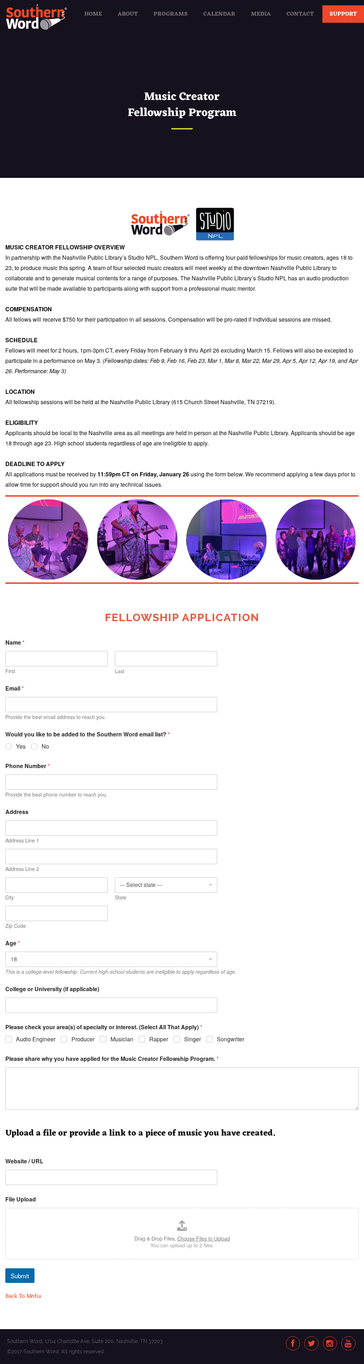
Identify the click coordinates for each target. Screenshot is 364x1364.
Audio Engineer (35, 1039)
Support (343, 14)
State (121, 897)
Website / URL (24, 1161)
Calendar (219, 14)
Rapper (158, 1039)
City (9, 897)
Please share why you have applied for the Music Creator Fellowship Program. (112, 1058)
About (128, 14)
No (45, 746)
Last (119, 671)
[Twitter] (311, 1344)
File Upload (20, 1199)
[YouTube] (348, 1344)
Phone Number (27, 765)
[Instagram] (329, 1344)
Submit (20, 1275)
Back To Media (23, 1296)
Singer (192, 1039)
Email (14, 688)
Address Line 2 (22, 869)
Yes (21, 746)
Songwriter (230, 1039)
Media (261, 14)
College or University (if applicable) (52, 988)
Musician (122, 1039)
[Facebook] (292, 1344)
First (10, 671)
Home (93, 14)
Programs (171, 14)
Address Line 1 (22, 840)
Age (12, 943)
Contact (300, 14)
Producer (83, 1039)
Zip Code (15, 926)
